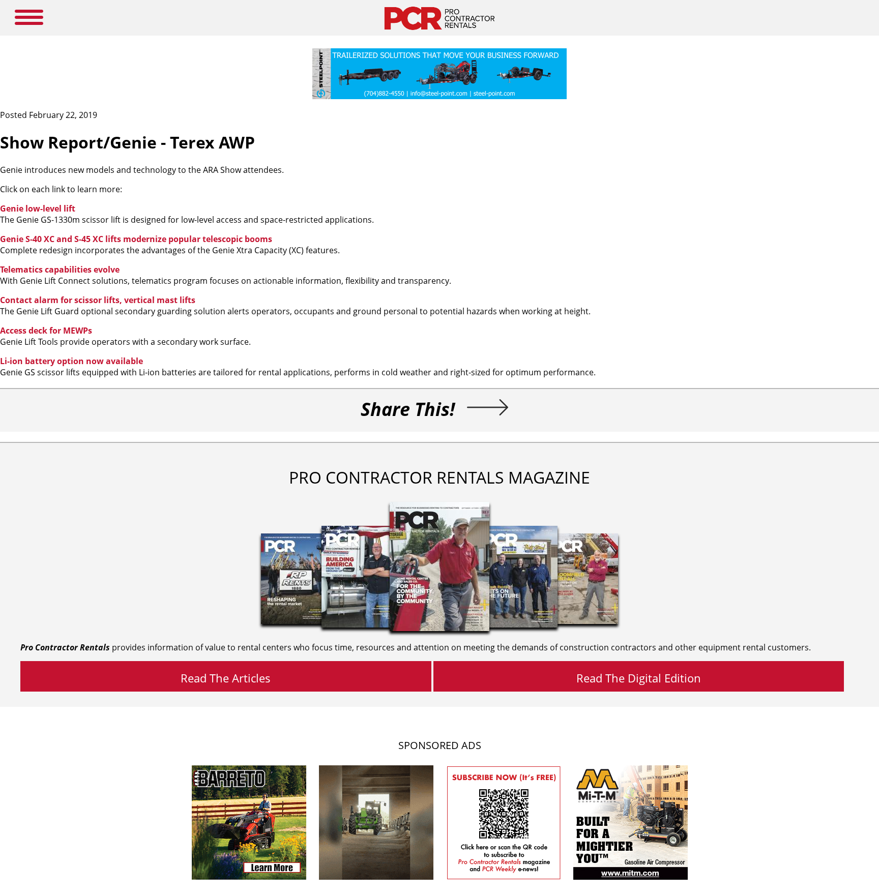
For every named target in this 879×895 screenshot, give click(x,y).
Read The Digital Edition (638, 677)
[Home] (439, 32)
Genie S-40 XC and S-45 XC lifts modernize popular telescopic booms (136, 239)
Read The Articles (226, 677)
